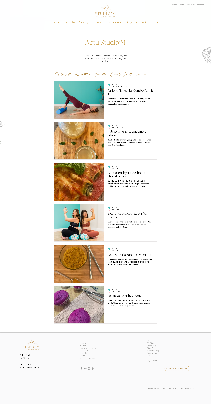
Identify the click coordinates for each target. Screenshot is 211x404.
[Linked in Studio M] (93, 368)
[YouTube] (85, 368)
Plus (139, 74)
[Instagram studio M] (89, 368)
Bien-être (100, 74)
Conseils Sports (121, 74)
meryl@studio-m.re (30, 367)
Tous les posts (62, 74)
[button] (154, 75)
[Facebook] (81, 368)
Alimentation (82, 74)
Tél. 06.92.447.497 (29, 364)
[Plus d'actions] (152, 85)
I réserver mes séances (194, 5)
